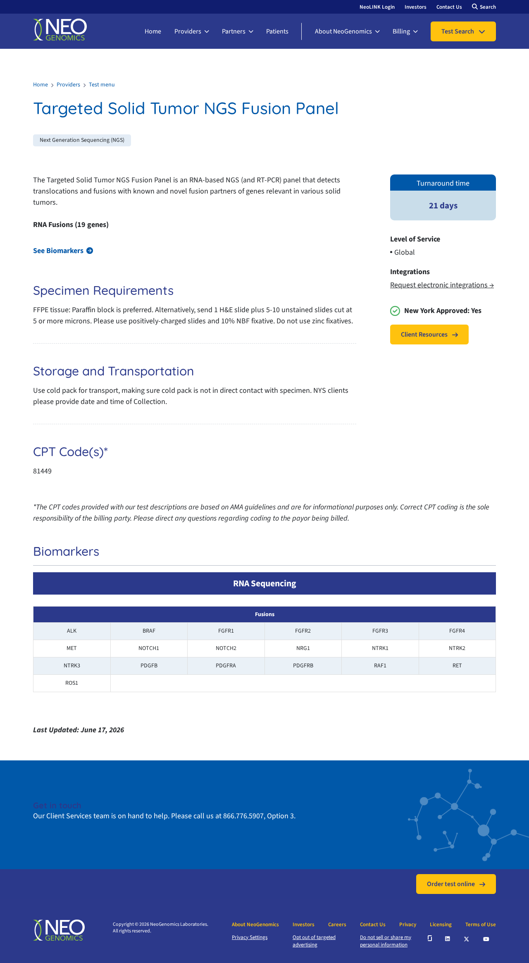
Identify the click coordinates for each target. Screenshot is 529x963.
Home (153, 31)
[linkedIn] (448, 938)
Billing (401, 31)
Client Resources (424, 334)
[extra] (430, 938)
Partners (233, 31)
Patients (277, 31)
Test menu (102, 84)
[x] (467, 938)
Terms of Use (480, 924)
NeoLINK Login (377, 7)
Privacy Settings (249, 937)
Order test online (451, 884)
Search (488, 7)
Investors (416, 7)
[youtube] (486, 938)
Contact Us (449, 7)
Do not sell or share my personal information (385, 941)
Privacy (407, 924)
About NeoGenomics (343, 31)
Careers (337, 924)
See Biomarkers (58, 251)
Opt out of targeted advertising (314, 941)
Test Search (457, 31)
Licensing (441, 924)
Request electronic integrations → (442, 285)
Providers (187, 31)
